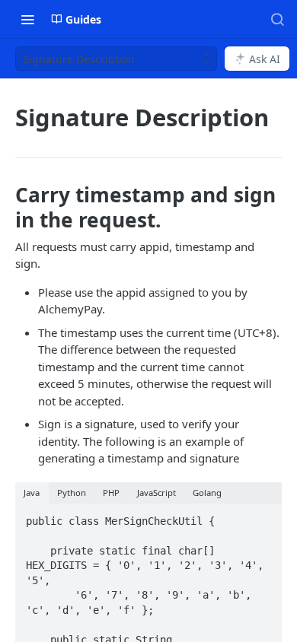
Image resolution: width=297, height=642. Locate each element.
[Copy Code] (263, 516)
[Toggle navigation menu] (27, 19)
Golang (207, 492)
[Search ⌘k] (277, 19)
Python (71, 492)
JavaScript (156, 492)
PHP (111, 492)
